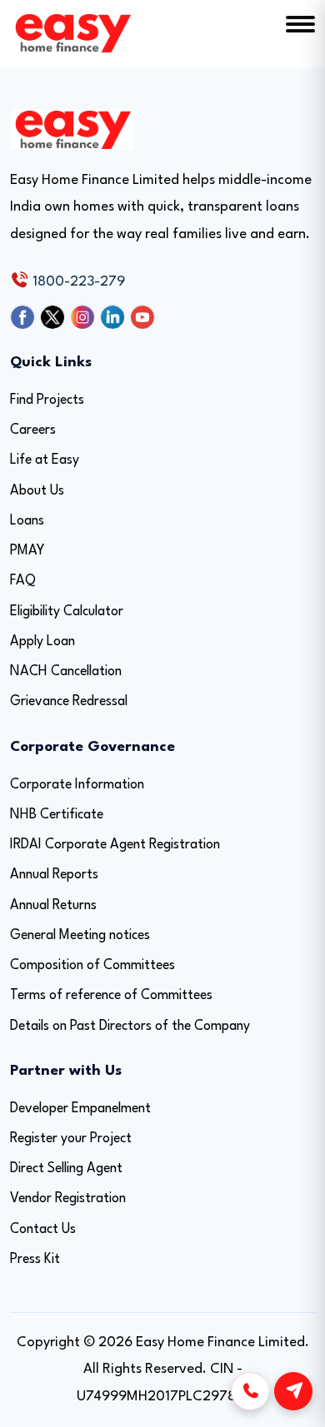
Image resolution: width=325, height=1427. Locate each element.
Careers (33, 430)
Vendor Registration (68, 1199)
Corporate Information (77, 785)
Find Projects (47, 400)
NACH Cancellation (66, 672)
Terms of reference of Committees (111, 995)
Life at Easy (44, 460)
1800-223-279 (77, 282)
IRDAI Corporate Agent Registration (115, 845)
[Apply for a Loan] (293, 1391)
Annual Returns (53, 905)
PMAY (27, 551)
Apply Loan (42, 642)
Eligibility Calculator (66, 612)
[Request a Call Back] (250, 1391)
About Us (37, 491)
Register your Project (71, 1139)
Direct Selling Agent (66, 1169)
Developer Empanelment (80, 1109)
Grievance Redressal (69, 702)
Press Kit (35, 1259)
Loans (27, 521)
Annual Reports (54, 875)
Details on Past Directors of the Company (130, 1026)
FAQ (23, 581)
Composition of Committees (92, 965)
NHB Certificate (56, 815)
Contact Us (43, 1229)
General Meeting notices (80, 935)
